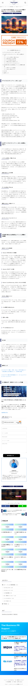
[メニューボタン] (2, 2)
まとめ (5, 70)
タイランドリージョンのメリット (12, 63)
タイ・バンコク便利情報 (7, 13)
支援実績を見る (4, 412)
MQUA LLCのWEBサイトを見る (20, 652)
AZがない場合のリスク (10, 69)
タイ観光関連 (8, 592)
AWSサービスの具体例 (10, 67)
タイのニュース (8, 590)
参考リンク (6, 72)
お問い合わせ (19, 681)
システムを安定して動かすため (12, 57)
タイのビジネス (8, 587)
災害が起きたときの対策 (11, 58)
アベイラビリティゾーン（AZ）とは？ (12, 52)
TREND (6, 603)
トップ (5, 680)
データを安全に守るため (11, 60)
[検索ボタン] (25, 2)
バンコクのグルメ (9, 598)
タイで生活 (7, 601)
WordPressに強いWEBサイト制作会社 (9, 614)
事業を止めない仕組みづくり (12, 61)
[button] (5, 506)
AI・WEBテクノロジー (17, 13)
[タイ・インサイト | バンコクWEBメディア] (14, 2)
